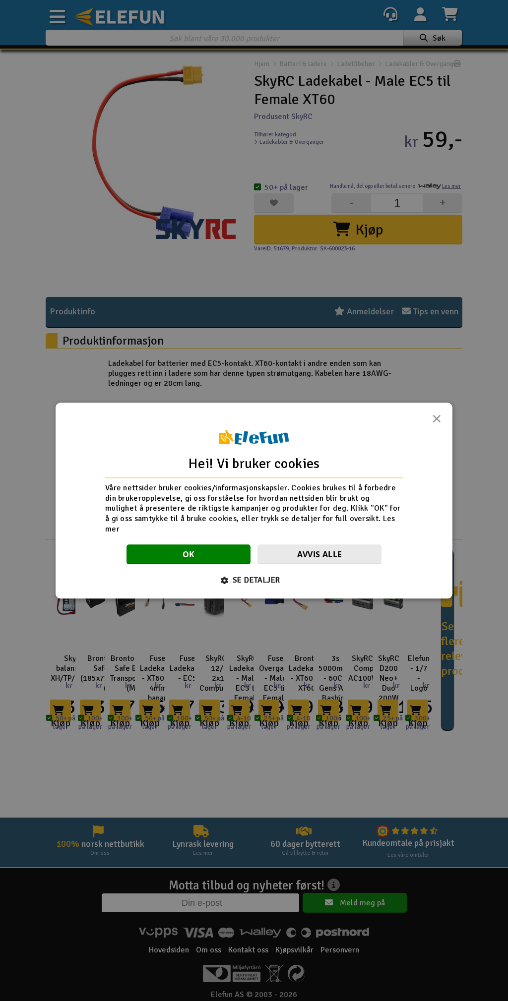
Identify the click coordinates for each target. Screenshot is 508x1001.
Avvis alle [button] (319, 554)
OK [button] (189, 554)
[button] (254, 580)
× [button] (437, 421)
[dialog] (254, 500)
